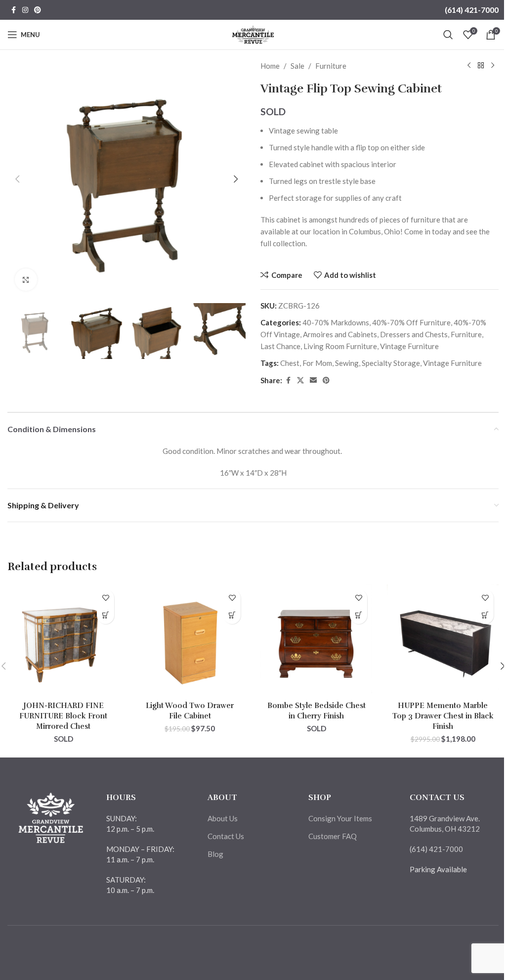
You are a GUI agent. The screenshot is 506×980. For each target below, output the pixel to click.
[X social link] (300, 380)
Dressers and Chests (414, 334)
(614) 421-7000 (472, 9)
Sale (297, 65)
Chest (289, 362)
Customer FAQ (332, 836)
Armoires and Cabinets (340, 334)
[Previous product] (469, 66)
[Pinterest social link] (37, 10)
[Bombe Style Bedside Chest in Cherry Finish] (316, 640)
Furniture (330, 65)
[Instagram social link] (25, 10)
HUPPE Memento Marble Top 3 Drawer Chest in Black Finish (443, 716)
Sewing (347, 362)
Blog (215, 853)
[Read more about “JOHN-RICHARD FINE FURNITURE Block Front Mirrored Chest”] (105, 615)
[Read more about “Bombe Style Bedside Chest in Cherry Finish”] (358, 615)
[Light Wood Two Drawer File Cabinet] (190, 640)
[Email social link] (313, 380)
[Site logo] (253, 33)
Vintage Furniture (409, 346)
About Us (223, 818)
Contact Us (226, 836)
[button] (17, 179)
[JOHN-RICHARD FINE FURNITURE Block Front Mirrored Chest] (63, 640)
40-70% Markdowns (335, 322)
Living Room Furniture (340, 346)
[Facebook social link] (13, 10)
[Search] (448, 35)
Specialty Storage (391, 362)
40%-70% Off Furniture (411, 322)
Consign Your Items (340, 818)
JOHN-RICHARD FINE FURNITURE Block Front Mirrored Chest (63, 716)
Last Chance (280, 346)
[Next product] (493, 66)
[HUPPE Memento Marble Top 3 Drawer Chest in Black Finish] (443, 640)
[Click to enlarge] (26, 279)
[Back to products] (481, 66)
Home (270, 65)
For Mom (317, 362)
